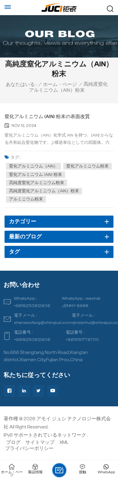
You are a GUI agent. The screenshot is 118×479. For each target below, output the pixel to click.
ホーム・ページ (60, 84)
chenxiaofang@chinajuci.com (43, 322)
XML (64, 442)
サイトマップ (39, 442)
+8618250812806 (32, 305)
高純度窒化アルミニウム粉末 (36, 182)
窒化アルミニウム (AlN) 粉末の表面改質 (47, 116)
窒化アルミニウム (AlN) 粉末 (35, 174)
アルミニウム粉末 (26, 199)
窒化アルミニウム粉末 (87, 166)
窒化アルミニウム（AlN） (33, 166)
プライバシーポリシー (29, 448)
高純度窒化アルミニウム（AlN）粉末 (44, 191)
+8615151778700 (82, 339)
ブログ (13, 442)
